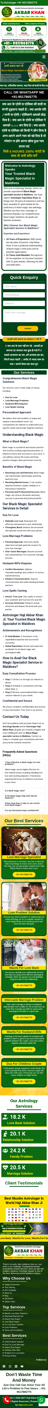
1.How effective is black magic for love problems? (22, 763)
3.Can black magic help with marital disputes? (21, 797)
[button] (44, 57)
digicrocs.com (25, 1405)
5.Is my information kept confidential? (22, 810)
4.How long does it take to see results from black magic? (22, 804)
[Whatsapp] (41, 1400)
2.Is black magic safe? (15, 790)
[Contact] (7, 1400)
